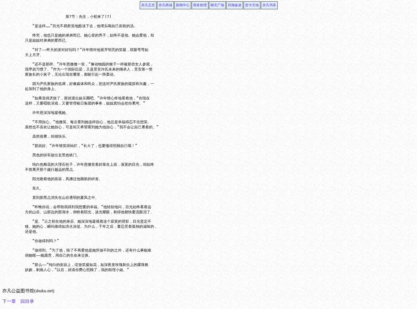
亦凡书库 (269, 5)
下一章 (9, 301)
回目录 (27, 301)
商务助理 (200, 5)
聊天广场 (217, 5)
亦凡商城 (165, 5)
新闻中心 (182, 5)
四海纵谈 (234, 5)
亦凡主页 (148, 5)
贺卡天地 (252, 5)
